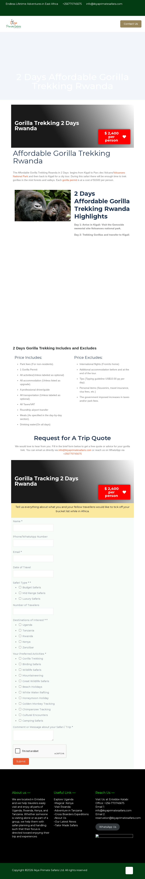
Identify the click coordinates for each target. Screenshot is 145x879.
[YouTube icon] (127, 11)
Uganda (27, 624)
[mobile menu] (110, 24)
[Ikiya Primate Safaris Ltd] (16, 24)
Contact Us (131, 23)
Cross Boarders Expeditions (72, 814)
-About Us (60, 818)
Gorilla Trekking (32, 658)
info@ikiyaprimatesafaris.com (104, 3)
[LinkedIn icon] (130, 11)
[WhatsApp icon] (119, 11)
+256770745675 (72, 3)
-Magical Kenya (63, 803)
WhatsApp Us (107, 827)
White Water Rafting (35, 692)
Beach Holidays (32, 686)
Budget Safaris (31, 587)
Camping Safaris (32, 720)
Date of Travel (22, 567)
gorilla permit (69, 180)
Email (17, 552)
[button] (114, 136)
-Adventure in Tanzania (68, 810)
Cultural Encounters (35, 715)
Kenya (26, 641)
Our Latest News (65, 821)
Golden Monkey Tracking (38, 703)
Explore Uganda (63, 799)
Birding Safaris (31, 664)
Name (17, 521)
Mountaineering (32, 675)
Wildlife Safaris (31, 669)
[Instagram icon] (134, 11)
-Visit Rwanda (62, 806)
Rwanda (27, 636)
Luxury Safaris (31, 598)
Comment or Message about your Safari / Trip (43, 727)
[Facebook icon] (123, 11)
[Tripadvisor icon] (138, 11)
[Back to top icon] (129, 870)
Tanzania (28, 630)
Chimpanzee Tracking (36, 709)
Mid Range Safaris (33, 593)
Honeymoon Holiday (35, 698)
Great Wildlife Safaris (35, 681)
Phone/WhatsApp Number (30, 536)
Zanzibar (28, 647)
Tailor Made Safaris (66, 825)
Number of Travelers (26, 605)
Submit (20, 761)
